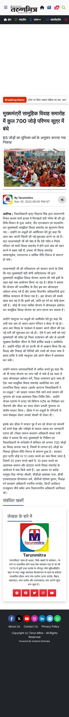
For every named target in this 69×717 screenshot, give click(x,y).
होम (9, 19)
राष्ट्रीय (22, 19)
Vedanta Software (41, 641)
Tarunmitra (34, 555)
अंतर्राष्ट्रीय (55, 19)
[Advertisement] (34, 59)
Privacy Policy (50, 626)
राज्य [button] (36, 19)
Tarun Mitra (36, 632)
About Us (14, 626)
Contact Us (31, 626)
